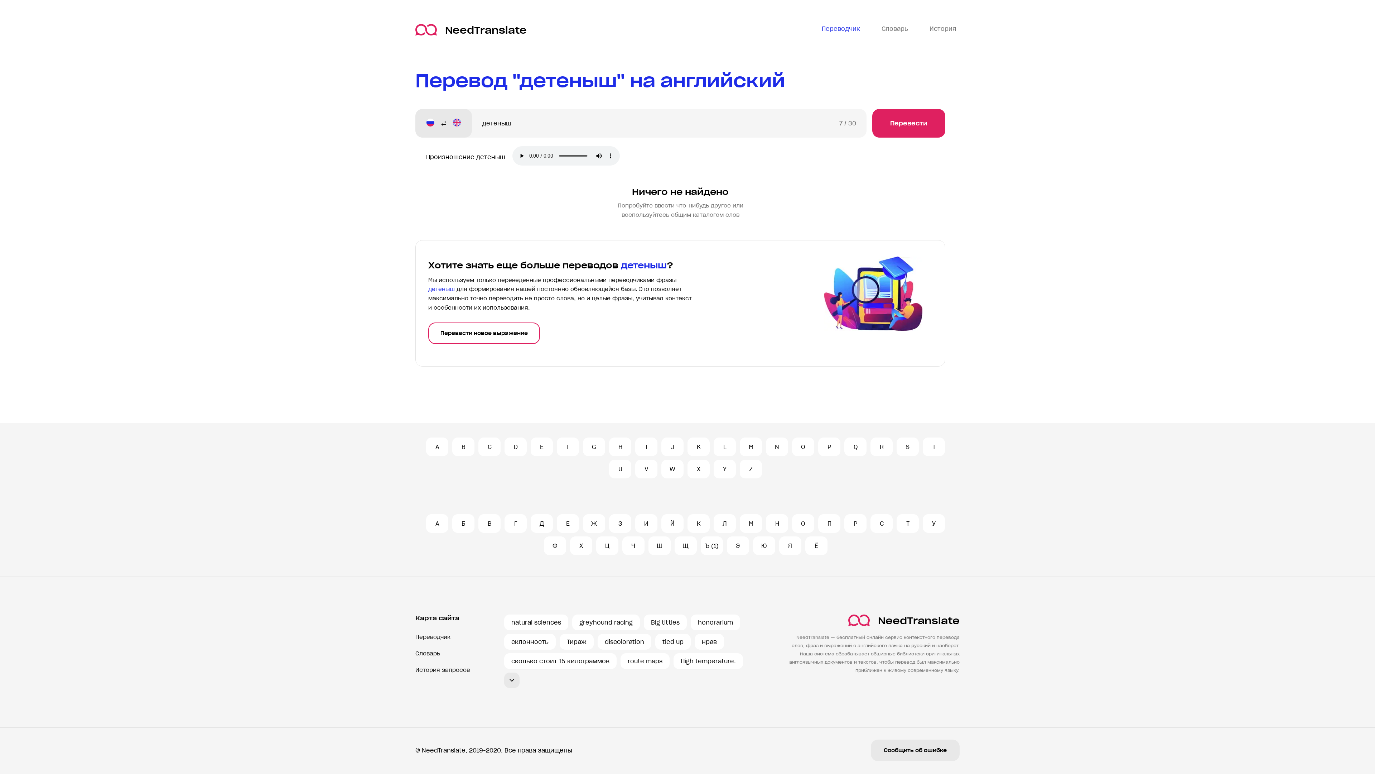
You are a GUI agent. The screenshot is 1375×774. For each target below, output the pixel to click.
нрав (709, 641)
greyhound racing (606, 622)
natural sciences (536, 622)
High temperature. (708, 661)
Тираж (577, 641)
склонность (530, 641)
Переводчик (432, 637)
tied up (673, 641)
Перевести (908, 123)
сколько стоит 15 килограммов (560, 661)
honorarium (715, 622)
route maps (645, 661)
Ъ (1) (712, 545)
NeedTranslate (486, 30)
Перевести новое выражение (484, 333)
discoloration (624, 641)
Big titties (665, 622)
